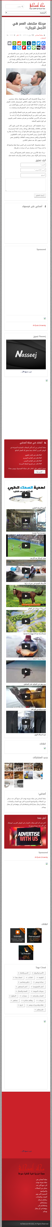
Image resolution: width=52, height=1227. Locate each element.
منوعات (41, 1000)
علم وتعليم (40, 1009)
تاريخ (21, 1005)
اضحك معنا (18, 977)
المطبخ (13, 996)
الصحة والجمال (22, 991)
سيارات (24, 996)
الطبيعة (41, 977)
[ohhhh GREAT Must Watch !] (26, 646)
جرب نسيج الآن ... (26, 1151)
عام (18, 35)
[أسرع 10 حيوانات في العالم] (26, 596)
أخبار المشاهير (22, 986)
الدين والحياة (24, 973)
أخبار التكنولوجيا (38, 986)
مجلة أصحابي (39, 35)
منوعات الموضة (38, 991)
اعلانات (30, 977)
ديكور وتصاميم (25, 982)
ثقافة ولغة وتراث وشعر (36, 1005)
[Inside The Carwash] (26, 520)
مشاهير (15, 1000)
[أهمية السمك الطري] (26, 495)
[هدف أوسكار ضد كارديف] (26, 545)
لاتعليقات (43, 38)
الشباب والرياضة (38, 996)
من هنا (39, 472)
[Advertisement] (26, 284)
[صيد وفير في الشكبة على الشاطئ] (26, 671)
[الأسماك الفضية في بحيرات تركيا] (26, 571)
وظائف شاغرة (28, 1000)
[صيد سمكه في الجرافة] (26, 697)
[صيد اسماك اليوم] (26, 722)
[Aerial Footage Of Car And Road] (26, 621)
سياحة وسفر (39, 982)
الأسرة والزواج (39, 973)
